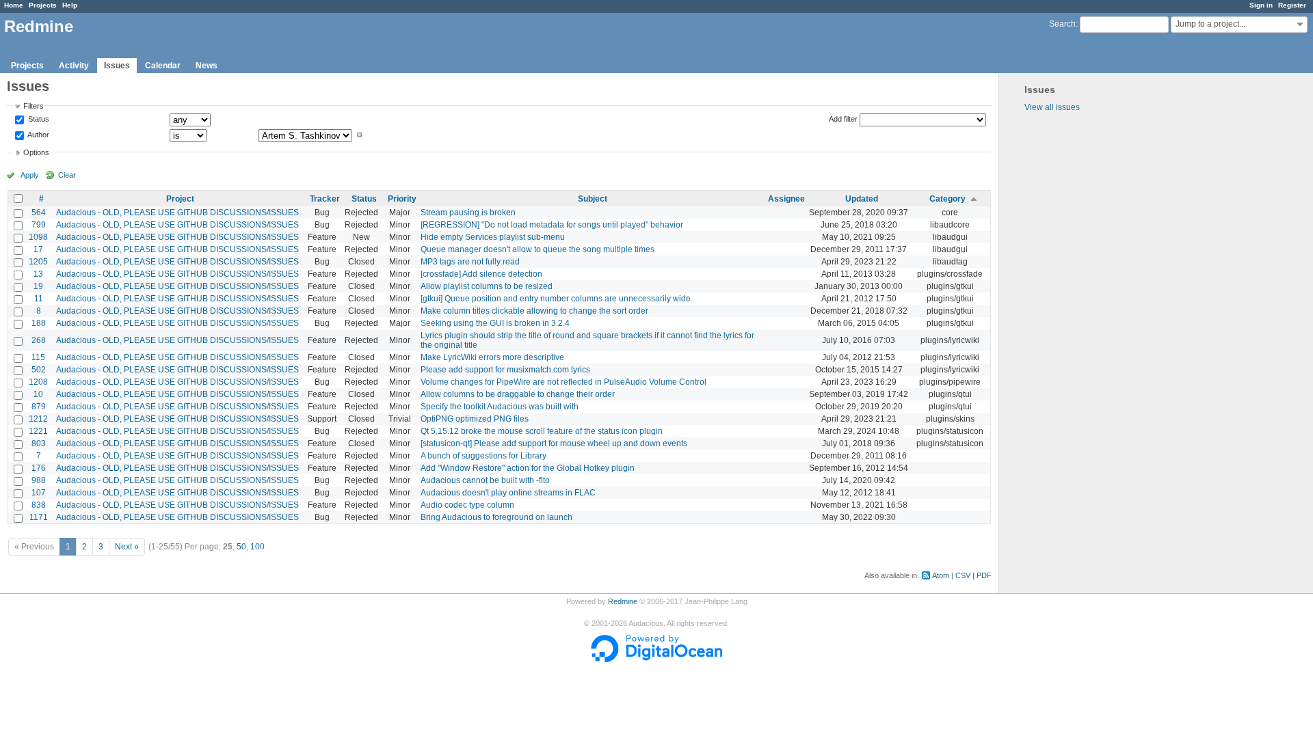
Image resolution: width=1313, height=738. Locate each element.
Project (180, 199)
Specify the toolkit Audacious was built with (500, 406)
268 (38, 340)
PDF (984, 575)
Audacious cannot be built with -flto (485, 480)
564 (38, 212)
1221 (38, 431)
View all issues (1052, 107)
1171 (38, 517)
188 (38, 323)
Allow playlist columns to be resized (487, 286)
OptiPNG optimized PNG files (475, 419)
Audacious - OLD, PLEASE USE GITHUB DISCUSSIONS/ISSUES (177, 212)
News (206, 65)
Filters (33, 106)
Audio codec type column (467, 505)
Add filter (843, 119)
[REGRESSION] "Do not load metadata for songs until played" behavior (552, 225)
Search (1062, 24)
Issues (117, 65)
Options (36, 152)
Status (37, 119)
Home (13, 5)
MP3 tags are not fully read (470, 261)
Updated (861, 199)
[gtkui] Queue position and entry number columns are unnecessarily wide (556, 298)
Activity (74, 65)
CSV (962, 575)
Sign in (1261, 5)
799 (38, 225)
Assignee (786, 199)
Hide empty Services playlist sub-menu (493, 237)
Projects (43, 5)
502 (38, 369)
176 (38, 468)
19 (38, 286)
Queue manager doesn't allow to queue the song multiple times (537, 249)
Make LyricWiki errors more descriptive (492, 357)
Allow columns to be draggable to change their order (518, 394)
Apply (30, 175)
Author (37, 135)
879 (38, 406)
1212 (38, 419)
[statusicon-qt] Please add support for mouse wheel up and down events (554, 443)
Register (1292, 5)
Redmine (622, 601)
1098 (38, 237)
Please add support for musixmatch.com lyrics (505, 369)
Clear (67, 175)
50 (241, 546)
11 (38, 298)
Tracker (325, 199)
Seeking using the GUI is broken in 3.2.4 (495, 323)
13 (38, 274)
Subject (592, 199)
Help (69, 5)
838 (38, 505)
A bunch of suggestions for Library (483, 456)
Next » (127, 546)
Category (947, 199)
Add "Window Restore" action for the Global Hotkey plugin (528, 468)
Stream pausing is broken (468, 212)
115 (38, 357)
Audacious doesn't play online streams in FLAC (508, 492)
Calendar (163, 65)
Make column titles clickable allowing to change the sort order (534, 311)
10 (38, 394)
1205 (38, 261)
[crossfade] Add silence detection (481, 274)
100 (257, 546)
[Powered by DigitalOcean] (656, 659)
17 (38, 249)
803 (38, 443)
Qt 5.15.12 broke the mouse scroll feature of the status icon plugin (542, 431)
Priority (402, 199)
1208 (38, 382)
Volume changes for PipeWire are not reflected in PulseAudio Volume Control (563, 382)
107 (38, 492)
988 (38, 480)
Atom (940, 575)
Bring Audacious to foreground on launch (496, 517)
